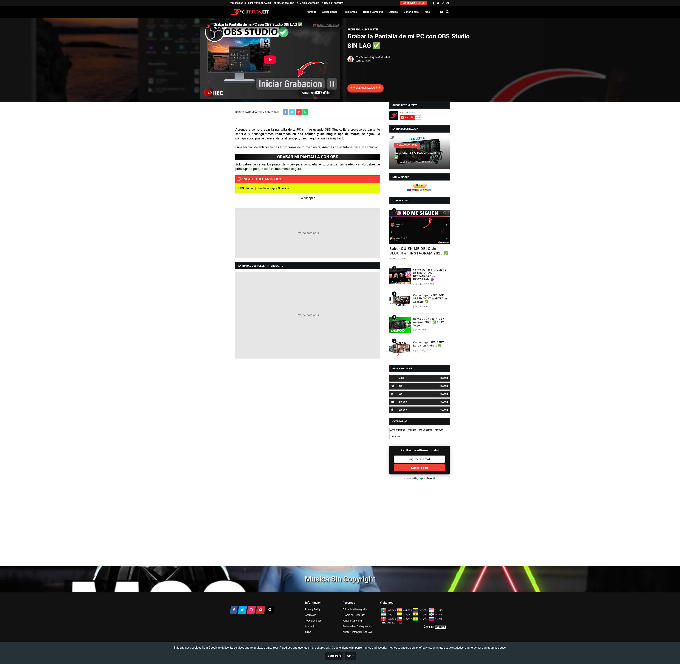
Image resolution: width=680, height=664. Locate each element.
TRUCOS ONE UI (238, 3)
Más (427, 11)
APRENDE (412, 430)
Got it (350, 655)
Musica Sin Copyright (340, 579)
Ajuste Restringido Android (357, 632)
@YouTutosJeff (381, 57)
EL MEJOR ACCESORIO (308, 3)
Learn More (334, 655)
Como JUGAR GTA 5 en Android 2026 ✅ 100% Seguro (428, 322)
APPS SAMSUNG (397, 430)
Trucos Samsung (373, 11)
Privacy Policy (312, 609)
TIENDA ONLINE (416, 3)
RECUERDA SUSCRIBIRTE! (362, 29)
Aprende (311, 11)
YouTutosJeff (364, 57)
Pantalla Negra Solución (273, 188)
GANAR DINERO (425, 430)
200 (401, 394)
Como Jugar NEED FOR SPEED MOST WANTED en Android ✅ (430, 299)
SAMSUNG (395, 436)
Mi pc (308, 632)
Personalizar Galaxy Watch (357, 626)
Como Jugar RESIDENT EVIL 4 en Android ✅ (428, 344)
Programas (350, 11)
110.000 (403, 402)
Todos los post (313, 620)
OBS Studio (245, 188)
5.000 (401, 378)
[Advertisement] (307, 233)
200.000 (403, 410)
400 (401, 386)
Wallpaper (308, 198)
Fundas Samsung (352, 620)
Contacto (310, 626)
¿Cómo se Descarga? (354, 615)
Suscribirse (419, 468)
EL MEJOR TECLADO (284, 3)
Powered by (411, 478)
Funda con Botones (332, 3)
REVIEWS (439, 430)
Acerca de (310, 615)
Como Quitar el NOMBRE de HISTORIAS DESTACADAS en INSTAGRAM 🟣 (429, 274)
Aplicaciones (330, 11)
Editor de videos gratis (354, 609)
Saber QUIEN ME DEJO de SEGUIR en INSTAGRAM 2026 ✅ (419, 251)
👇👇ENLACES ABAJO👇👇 (365, 87)
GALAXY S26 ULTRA (407, 145)
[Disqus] (307, 407)
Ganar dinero (411, 11)
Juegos (393, 11)
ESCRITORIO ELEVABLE (259, 3)
